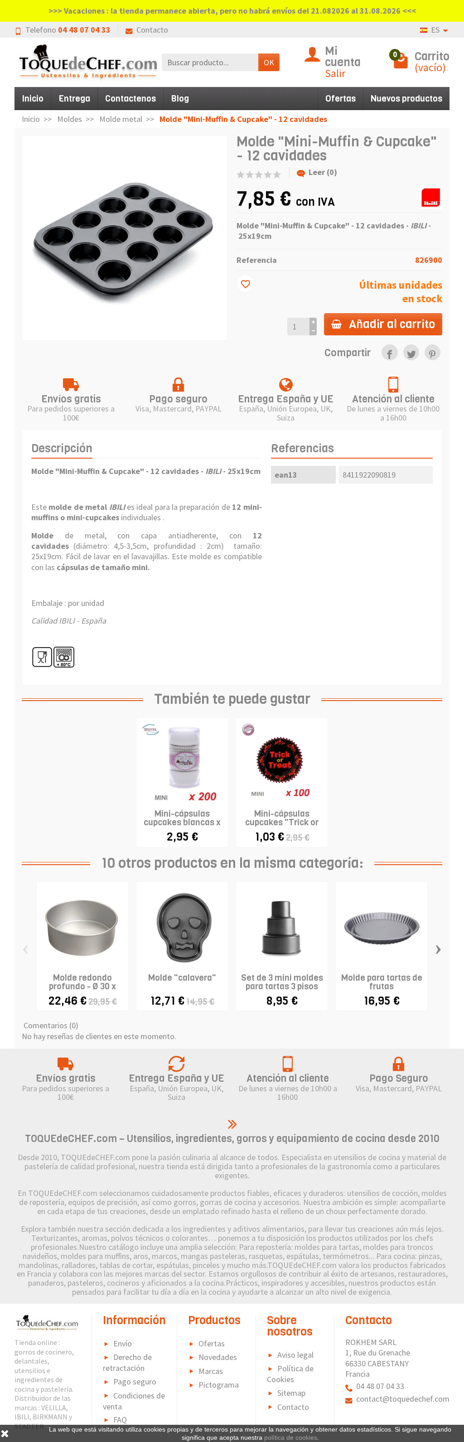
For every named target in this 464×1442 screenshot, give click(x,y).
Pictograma (218, 1384)
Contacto (152, 29)
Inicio (33, 98)
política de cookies (290, 1437)
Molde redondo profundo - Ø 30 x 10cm (82, 986)
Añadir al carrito (392, 324)
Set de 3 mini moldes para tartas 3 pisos (282, 982)
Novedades (217, 1357)
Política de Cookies (290, 1373)
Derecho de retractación (127, 1362)
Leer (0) (323, 172)
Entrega (74, 98)
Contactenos (130, 98)
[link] (389, 352)
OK (269, 62)
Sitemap (291, 1393)
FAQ (120, 1419)
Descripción (61, 448)
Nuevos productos (406, 98)
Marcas (210, 1371)
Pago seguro (134, 1381)
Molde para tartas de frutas (381, 982)
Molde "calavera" (182, 977)
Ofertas (340, 98)
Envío (122, 1343)
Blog (180, 98)
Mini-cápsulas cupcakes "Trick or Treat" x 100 (282, 822)
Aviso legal (295, 1355)
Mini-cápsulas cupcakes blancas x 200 (182, 822)
